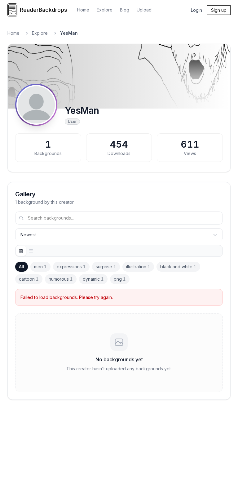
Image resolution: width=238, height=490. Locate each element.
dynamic (93, 279)
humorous (61, 279)
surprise (106, 266)
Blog (124, 9)
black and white (178, 266)
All (21, 266)
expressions (71, 266)
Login (196, 10)
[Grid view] (21, 251)
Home (83, 9)
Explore (104, 9)
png (120, 279)
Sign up (219, 10)
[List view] (31, 251)
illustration (138, 266)
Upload (144, 9)
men (40, 266)
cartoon (29, 279)
